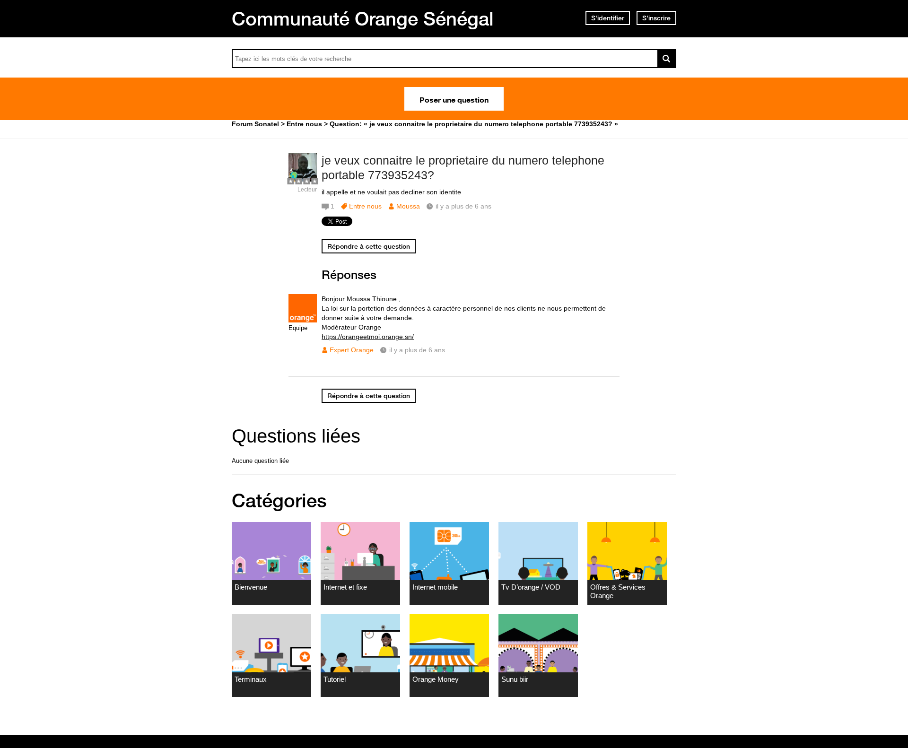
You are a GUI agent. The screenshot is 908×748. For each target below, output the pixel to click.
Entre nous (365, 206)
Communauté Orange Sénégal (363, 18)
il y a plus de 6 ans (417, 350)
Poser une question (454, 99)
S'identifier (607, 18)
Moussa (408, 206)
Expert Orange (352, 350)
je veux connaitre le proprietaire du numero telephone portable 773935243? (463, 168)
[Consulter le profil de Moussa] (302, 179)
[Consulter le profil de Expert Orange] (302, 320)
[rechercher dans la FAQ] (666, 58)
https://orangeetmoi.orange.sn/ (368, 336)
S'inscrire (656, 18)
